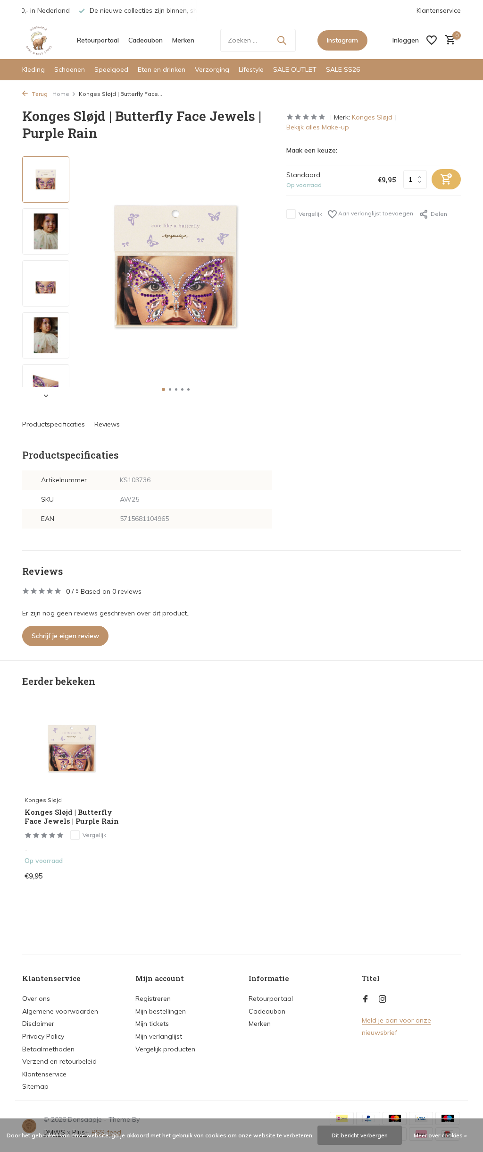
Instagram (342, 40)
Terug (39, 93)
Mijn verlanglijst (158, 1036)
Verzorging (212, 69)
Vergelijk (310, 213)
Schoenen (69, 69)
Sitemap (35, 1086)
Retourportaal (98, 40)
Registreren (153, 998)
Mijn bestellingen (160, 1011)
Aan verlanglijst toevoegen (375, 213)
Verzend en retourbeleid (59, 1061)
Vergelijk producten (165, 1049)
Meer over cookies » (440, 1135)
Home (60, 93)
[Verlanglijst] (431, 40)
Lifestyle (251, 69)
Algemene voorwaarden (60, 1011)
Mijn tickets (152, 1023)
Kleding (33, 69)
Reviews (107, 424)
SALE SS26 (343, 69)
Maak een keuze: (311, 150)
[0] (448, 40)
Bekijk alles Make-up (317, 127)
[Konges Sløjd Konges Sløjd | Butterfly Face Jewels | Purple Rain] (72, 748)
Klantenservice (438, 10)
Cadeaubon (145, 40)
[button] (163, 389)
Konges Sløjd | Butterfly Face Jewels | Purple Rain (72, 817)
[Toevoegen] (102, 878)
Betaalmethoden (48, 1049)
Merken (183, 40)
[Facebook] (365, 999)
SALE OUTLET (294, 69)
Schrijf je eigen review (65, 635)
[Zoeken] (282, 40)
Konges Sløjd (372, 117)
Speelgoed (111, 69)
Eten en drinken (161, 69)
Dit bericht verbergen (360, 1135)
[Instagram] (382, 999)
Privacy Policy (43, 1036)
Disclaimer (38, 1023)
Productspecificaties (53, 424)
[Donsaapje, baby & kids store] (38, 40)
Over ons (36, 998)
